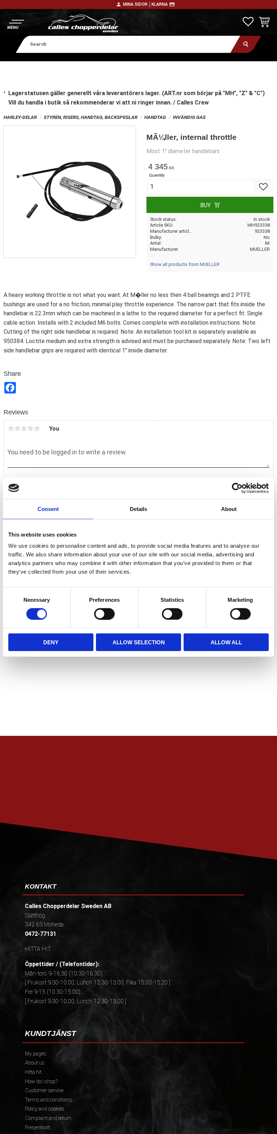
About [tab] (229, 509)
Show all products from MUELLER (185, 264)
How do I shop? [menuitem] (41, 1082)
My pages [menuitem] (35, 1054)
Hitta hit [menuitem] (33, 1072)
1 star (11, 428)
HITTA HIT (38, 949)
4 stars (30, 428)
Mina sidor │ (137, 4)
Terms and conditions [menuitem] (48, 1100)
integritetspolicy (188, 808)
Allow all (226, 642)
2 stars (17, 428)
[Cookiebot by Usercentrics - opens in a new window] (237, 487)
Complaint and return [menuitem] (48, 1118)
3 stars (24, 428)
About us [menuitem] (34, 1063)
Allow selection (139, 642)
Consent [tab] (48, 509)
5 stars (37, 428)
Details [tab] (138, 509)
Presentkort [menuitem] (37, 1128)
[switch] (104, 613)
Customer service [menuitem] (44, 1091)
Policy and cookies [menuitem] (44, 1109)
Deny (50, 642)
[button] (15, 23)
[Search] (245, 44)
